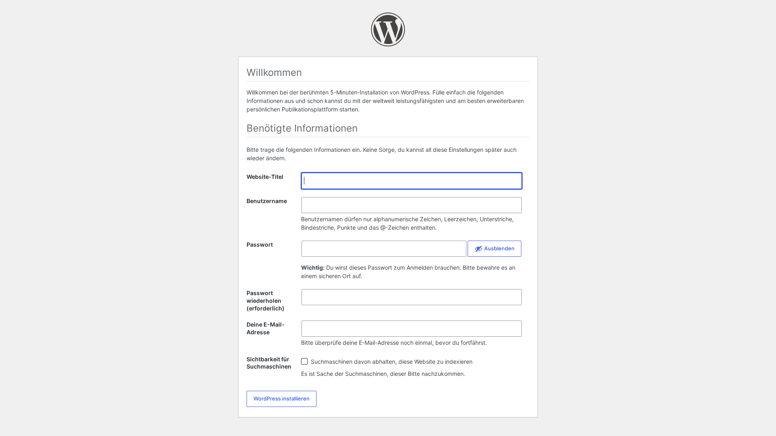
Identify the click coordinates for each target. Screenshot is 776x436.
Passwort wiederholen (266, 300)
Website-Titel (265, 176)
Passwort (260, 244)
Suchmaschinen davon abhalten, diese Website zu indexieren (390, 361)
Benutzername (267, 200)
